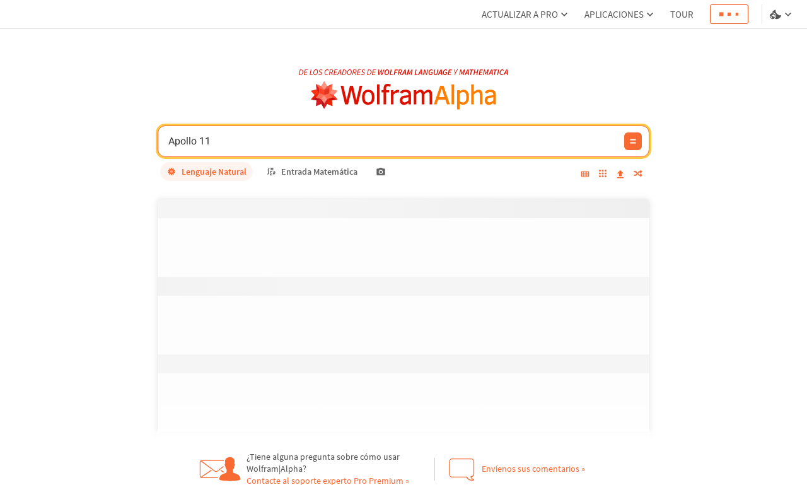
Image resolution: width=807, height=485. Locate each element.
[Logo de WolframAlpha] (404, 95)
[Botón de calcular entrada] (633, 141)
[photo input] (381, 171)
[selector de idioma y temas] (781, 14)
